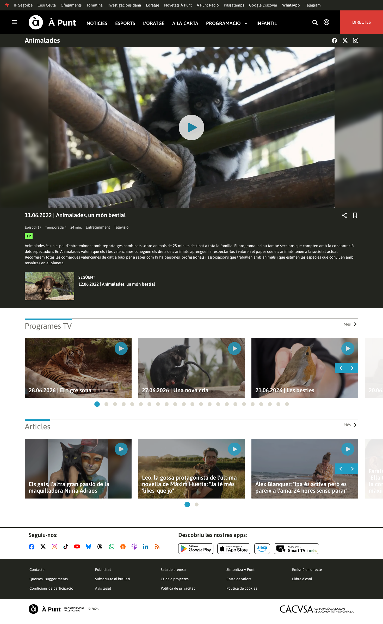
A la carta (185, 23)
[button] (97, 404)
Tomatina (95, 5)
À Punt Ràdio (208, 5)
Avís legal (103, 588)
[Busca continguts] (315, 22)
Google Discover (263, 5)
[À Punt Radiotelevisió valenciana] (56, 609)
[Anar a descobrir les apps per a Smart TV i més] (296, 548)
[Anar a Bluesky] (90, 546)
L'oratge (152, 5)
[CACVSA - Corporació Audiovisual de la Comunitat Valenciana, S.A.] (316, 609)
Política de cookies (241, 588)
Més (347, 324)
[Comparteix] (344, 215)
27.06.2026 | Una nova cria (175, 390)
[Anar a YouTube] (78, 546)
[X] (345, 40)
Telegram (313, 5)
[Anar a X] (44, 546)
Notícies (97, 23)
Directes (361, 22)
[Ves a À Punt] (52, 22)
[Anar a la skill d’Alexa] (262, 548)
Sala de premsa (173, 569)
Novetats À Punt (178, 5)
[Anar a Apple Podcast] (135, 546)
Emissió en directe (307, 569)
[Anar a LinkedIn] (146, 546)
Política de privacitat (178, 588)
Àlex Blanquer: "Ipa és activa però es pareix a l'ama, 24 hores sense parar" (301, 487)
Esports (125, 23)
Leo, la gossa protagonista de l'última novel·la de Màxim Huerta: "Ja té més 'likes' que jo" (189, 484)
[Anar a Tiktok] (66, 546)
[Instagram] (355, 40)
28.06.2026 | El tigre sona (60, 390)
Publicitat (103, 569)
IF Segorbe (23, 5)
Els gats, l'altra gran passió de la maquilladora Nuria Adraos (69, 487)
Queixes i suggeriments (48, 579)
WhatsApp (291, 5)
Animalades (42, 40)
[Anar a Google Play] (195, 548)
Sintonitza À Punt (240, 569)
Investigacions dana (124, 5)
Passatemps (234, 5)
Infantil (266, 23)
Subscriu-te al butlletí (112, 579)
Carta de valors (238, 579)
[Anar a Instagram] (55, 546)
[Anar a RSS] (158, 546)
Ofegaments (71, 5)
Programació (223, 23)
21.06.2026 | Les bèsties (284, 390)
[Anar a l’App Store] (233, 548)
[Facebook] (334, 40)
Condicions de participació (51, 588)
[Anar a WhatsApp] (112, 546)
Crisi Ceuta (47, 5)
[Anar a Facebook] (32, 546)
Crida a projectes (175, 579)
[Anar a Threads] (101, 546)
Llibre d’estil (302, 579)
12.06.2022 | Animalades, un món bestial (116, 284)
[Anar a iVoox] (124, 546)
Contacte (37, 569)
